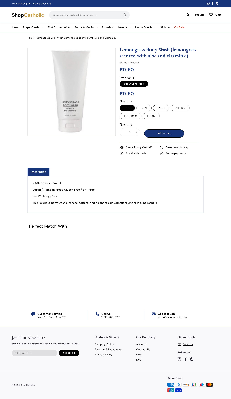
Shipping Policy (104, 344)
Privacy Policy (103, 354)
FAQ (138, 359)
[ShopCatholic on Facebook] (185, 359)
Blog (139, 354)
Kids (163, 27)
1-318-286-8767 (111, 317)
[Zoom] (71, 52)
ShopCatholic (28, 385)
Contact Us (143, 349)
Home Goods (143, 27)
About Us (142, 344)
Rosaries (107, 27)
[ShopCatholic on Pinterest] (191, 359)
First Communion (58, 27)
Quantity (126, 101)
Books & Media (84, 27)
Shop (28, 15)
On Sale (179, 27)
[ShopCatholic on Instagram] (179, 359)
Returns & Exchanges (108, 349)
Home (14, 27)
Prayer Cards (31, 27)
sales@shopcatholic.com (172, 317)
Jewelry (122, 27)
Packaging (127, 77)
